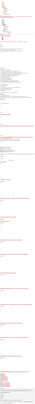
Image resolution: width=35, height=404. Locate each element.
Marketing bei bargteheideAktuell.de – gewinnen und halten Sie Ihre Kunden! (14, 288)
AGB (9, 392)
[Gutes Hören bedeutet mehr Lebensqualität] (6, 215)
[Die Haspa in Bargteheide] (1, 219)
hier (3, 401)
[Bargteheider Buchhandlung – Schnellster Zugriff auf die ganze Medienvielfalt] (6, 196)
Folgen (5, 396)
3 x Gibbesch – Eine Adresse (5, 179)
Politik (3, 3)
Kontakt (3, 12)
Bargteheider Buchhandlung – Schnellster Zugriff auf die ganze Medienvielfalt (14, 198)
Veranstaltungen (4, 6)
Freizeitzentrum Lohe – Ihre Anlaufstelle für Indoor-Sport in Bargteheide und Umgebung (16, 304)
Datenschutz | (6, 392)
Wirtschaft (3, 4)
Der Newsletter (6, 11)
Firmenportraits (6, 8)
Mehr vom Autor (7, 103)
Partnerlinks (5, 10)
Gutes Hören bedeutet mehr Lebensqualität (8, 217)
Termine (3, 2)
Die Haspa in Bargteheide (5, 221)
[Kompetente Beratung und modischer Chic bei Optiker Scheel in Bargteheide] (6, 252)
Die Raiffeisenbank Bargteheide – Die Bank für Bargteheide (11, 323)
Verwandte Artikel (2, 103)
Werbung (5, 400)
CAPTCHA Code (10, 160)
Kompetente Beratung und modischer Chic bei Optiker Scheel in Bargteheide (14, 254)
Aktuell (3, 19)
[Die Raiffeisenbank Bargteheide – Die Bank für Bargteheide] (6, 238)
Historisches (5, 9)
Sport (3, 5)
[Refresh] (1, 158)
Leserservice (3, 7)
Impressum (5, 13)
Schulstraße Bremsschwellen (5, 114)
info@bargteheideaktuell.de (29, 401)
